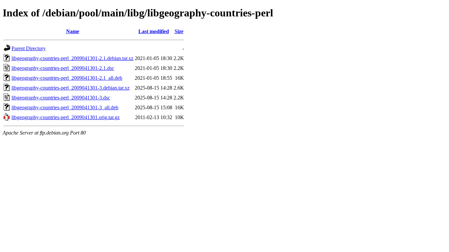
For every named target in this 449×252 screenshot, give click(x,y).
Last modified (153, 31)
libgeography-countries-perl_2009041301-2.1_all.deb (67, 78)
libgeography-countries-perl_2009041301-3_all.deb (65, 107)
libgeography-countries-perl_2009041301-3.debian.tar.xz (71, 88)
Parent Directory (29, 48)
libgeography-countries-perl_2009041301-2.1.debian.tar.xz (72, 58)
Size (179, 31)
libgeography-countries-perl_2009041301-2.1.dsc (63, 68)
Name (72, 31)
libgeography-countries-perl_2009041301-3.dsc (61, 97)
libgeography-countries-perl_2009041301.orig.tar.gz (66, 117)
